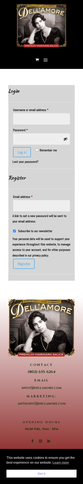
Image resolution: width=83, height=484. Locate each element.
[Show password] (65, 139)
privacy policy (40, 255)
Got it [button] (41, 473)
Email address (28, 196)
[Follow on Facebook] (32, 441)
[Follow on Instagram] (40, 441)
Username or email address (36, 110)
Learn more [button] (61, 462)
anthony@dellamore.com (42, 403)
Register (24, 263)
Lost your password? (25, 162)
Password (25, 130)
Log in (22, 152)
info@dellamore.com (41, 387)
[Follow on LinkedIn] (48, 441)
